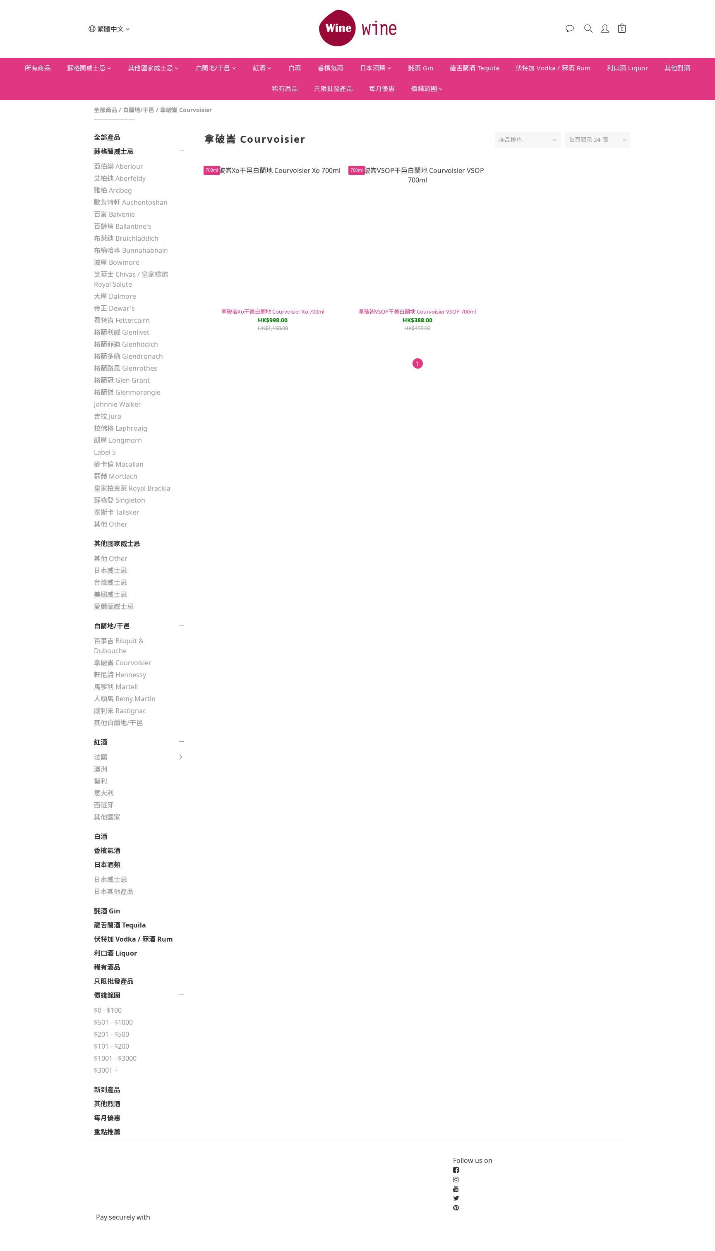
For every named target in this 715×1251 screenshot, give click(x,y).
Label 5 (105, 452)
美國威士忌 (110, 594)
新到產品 (107, 1089)
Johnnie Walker (117, 404)
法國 (100, 757)
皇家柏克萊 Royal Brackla (132, 488)
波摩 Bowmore (116, 262)
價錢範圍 (424, 88)
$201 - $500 (111, 1034)
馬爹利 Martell (116, 686)
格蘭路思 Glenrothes (125, 368)
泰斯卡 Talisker (116, 512)
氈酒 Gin (420, 68)
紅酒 (259, 68)
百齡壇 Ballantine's (122, 226)
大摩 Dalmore (115, 296)
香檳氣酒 (330, 68)
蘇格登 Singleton (119, 500)
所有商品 (37, 68)
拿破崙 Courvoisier (186, 110)
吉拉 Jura (107, 416)
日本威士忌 (110, 570)
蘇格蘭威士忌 (86, 68)
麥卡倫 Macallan (119, 464)
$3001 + (106, 1070)
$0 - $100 (108, 1010)
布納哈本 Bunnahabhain (131, 250)
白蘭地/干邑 (213, 68)
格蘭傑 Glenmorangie (127, 392)
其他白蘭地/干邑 (118, 722)
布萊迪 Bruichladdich (126, 238)
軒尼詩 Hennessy (120, 674)
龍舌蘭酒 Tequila (474, 68)
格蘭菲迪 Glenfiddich (126, 344)
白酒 (294, 68)
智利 (100, 781)
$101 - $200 (111, 1046)
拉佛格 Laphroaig (120, 428)
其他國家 (107, 817)
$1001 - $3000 (115, 1058)
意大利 (104, 793)
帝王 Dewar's (114, 308)
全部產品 (107, 137)
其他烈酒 (677, 68)
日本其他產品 (114, 891)
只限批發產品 (333, 88)
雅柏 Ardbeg (113, 190)
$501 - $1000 (113, 1022)
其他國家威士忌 (150, 68)
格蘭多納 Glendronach (128, 356)
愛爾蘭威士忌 (114, 606)
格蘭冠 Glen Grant (122, 380)
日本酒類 (373, 68)
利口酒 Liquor (627, 68)
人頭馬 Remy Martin (125, 698)
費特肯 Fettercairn (122, 320)
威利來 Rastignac (120, 710)
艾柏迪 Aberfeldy (120, 178)
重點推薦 (107, 1131)
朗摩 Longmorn (118, 440)
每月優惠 (382, 88)
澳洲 (100, 769)
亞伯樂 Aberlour (118, 166)
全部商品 (105, 110)
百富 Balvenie (114, 214)
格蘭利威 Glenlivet (121, 332)
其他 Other (110, 524)
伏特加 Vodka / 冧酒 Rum (553, 68)
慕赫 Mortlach (115, 476)
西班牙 (104, 805)
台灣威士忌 (110, 582)
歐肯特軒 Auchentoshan (131, 202)
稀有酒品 (285, 88)
